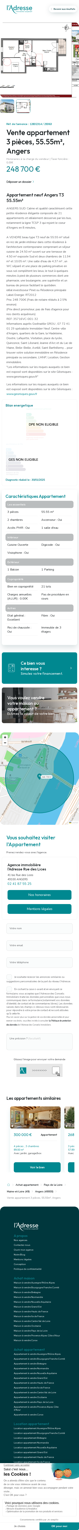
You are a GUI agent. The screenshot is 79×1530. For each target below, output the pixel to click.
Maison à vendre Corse (25, 1340)
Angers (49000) (44, 1191)
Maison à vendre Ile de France (29, 1316)
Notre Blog (19, 1254)
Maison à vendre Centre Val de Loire (32, 1321)
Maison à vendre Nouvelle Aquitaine (32, 1301)
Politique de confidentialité (27, 1269)
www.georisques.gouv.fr (21, 394)
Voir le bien (37, 1167)
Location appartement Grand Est (30, 1452)
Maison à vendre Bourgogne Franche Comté (36, 1287)
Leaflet (74, 822)
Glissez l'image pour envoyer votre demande (39, 1059)
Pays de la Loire (53, 1185)
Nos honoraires (39, 895)
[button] (39, 778)
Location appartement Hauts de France (34, 1457)
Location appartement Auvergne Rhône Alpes (37, 1428)
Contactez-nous (22, 1245)
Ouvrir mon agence (23, 1249)
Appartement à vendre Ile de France (32, 1387)
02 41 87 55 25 (19, 883)
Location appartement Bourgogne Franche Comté (39, 1433)
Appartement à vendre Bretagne (30, 1363)
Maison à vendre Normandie (28, 1297)
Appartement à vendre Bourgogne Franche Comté (39, 1358)
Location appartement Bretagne (30, 1437)
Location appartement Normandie (31, 1442)
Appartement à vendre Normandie (31, 1368)
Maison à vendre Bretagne (27, 1292)
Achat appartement (27, 1185)
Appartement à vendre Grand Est (30, 1378)
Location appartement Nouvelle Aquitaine (35, 1447)
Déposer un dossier (18, 182)
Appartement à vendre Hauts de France (34, 1382)
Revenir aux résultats (64, 9)
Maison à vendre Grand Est (28, 1306)
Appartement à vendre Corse (28, 1414)
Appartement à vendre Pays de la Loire (33, 1402)
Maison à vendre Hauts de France (31, 1311)
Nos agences (20, 1240)
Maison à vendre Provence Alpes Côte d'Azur (37, 1335)
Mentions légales (23, 1259)
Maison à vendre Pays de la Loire (30, 1330)
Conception (20, 1264)
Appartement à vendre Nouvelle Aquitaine (35, 1373)
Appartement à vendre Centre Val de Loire (35, 1392)
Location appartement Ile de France (32, 1462)
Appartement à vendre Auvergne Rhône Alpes (37, 1354)
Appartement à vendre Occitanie (30, 1397)
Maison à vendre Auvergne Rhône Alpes (34, 1282)
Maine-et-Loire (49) (18, 1191)
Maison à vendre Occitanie (27, 1325)
